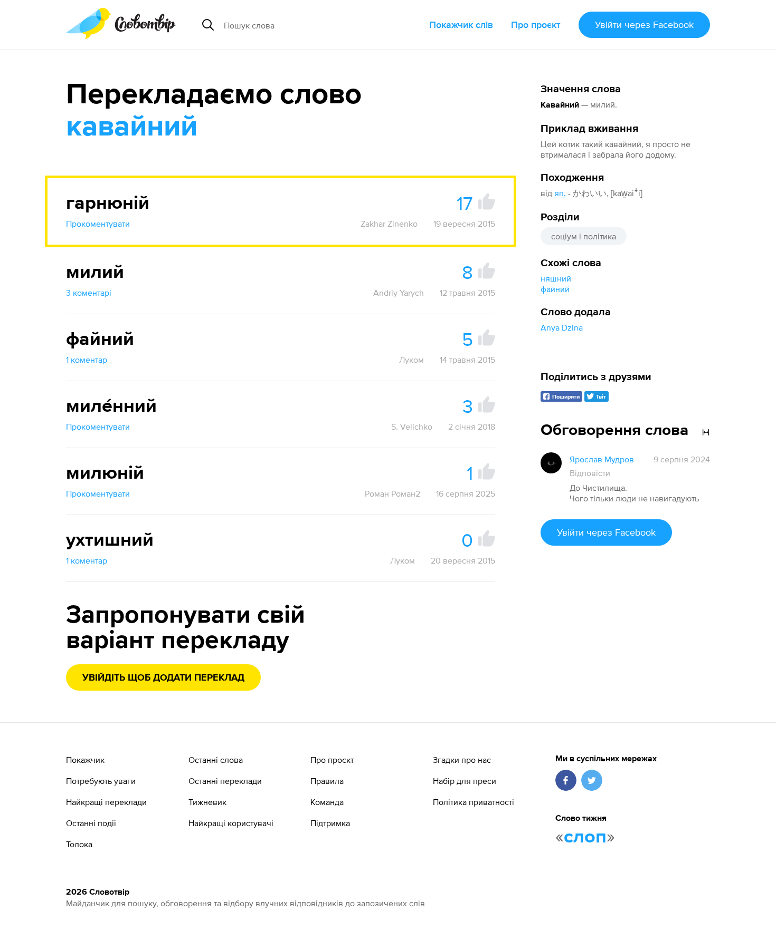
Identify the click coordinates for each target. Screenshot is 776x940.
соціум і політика (583, 236)
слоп (585, 837)
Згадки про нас (462, 759)
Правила (327, 781)
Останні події (91, 823)
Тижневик (207, 802)
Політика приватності (473, 802)
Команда (327, 802)
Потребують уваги (101, 781)
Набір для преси (464, 781)
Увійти (644, 24)
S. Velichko (411, 426)
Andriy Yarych (398, 292)
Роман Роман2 (392, 493)
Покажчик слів (461, 24)
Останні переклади (225, 781)
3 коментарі (88, 292)
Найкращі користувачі (230, 823)
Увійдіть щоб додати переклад (163, 678)
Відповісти (590, 473)
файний (555, 289)
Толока (79, 844)
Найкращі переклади (106, 802)
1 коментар (86, 359)
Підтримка (330, 823)
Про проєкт (536, 24)
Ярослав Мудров (602, 459)
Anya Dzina (562, 327)
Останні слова (215, 759)
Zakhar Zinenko (389, 223)
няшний (556, 278)
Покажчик (85, 759)
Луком (411, 359)
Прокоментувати (98, 223)
